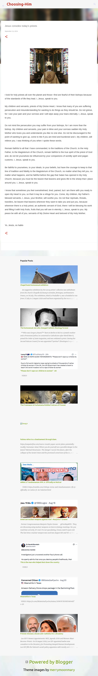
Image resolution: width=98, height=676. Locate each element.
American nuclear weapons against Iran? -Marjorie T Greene (43, 519)
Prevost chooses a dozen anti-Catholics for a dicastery (41, 634)
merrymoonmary (62, 670)
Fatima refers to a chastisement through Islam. (38, 439)
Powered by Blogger (50, 662)
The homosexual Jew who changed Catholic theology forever (44, 328)
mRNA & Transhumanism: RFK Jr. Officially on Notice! (40, 482)
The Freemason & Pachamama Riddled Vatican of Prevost (43, 405)
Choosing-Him (19, 4)
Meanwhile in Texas (28, 597)
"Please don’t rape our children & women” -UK (38, 371)
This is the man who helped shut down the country (39, 562)
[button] (6, 36)
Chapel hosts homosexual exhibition (34, 285)
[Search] (35, 4)
